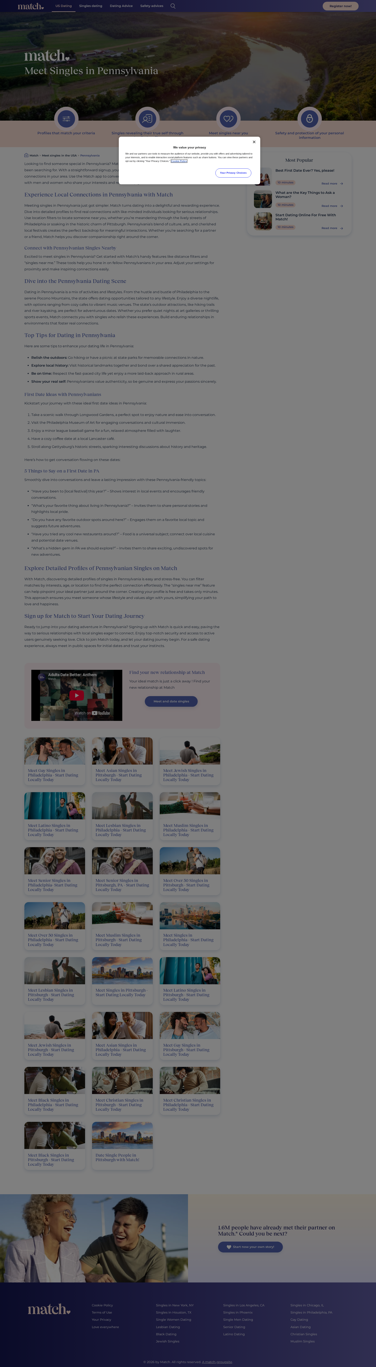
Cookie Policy (179, 161)
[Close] (254, 142)
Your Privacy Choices (233, 172)
